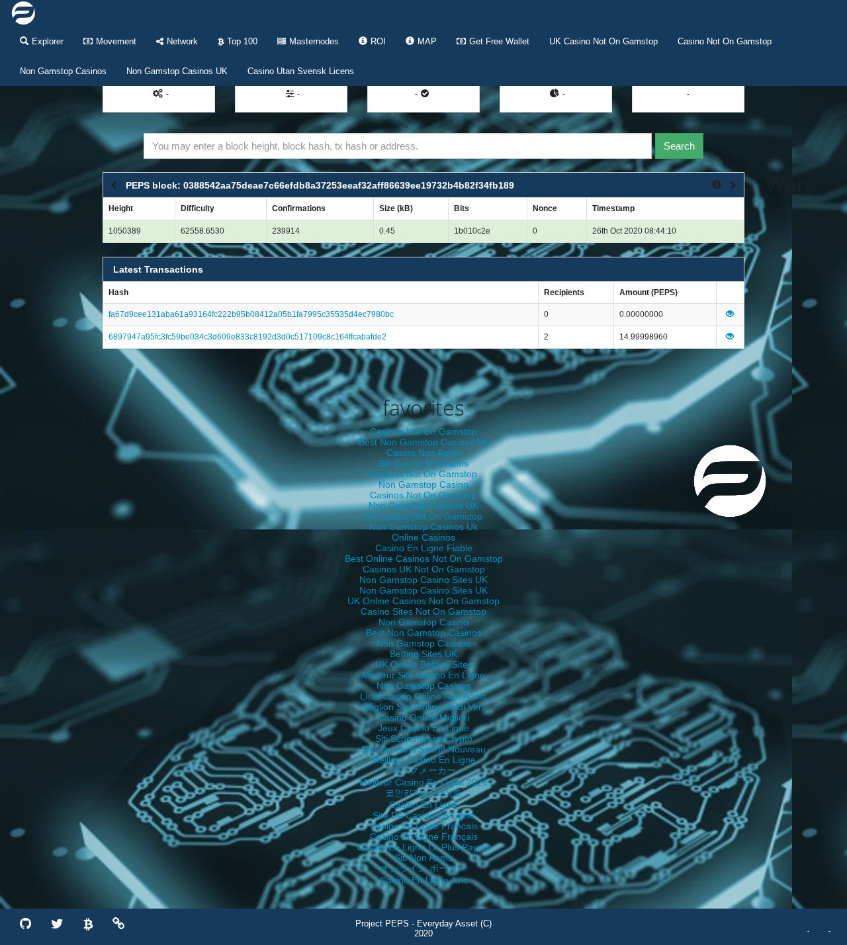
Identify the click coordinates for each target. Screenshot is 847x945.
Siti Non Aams (423, 857)
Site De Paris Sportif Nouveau (423, 749)
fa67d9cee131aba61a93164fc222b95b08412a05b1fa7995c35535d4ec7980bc (251, 314)
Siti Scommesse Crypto (423, 738)
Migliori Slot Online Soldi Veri (424, 706)
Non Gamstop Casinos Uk (423, 526)
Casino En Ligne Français (424, 836)
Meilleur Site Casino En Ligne (423, 675)
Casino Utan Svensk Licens (300, 71)
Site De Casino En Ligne (423, 815)
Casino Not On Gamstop (725, 41)
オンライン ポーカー (423, 868)
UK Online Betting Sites (423, 664)
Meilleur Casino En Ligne (423, 759)
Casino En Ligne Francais (424, 826)
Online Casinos (423, 537)
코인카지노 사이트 (423, 793)
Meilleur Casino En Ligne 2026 (423, 782)
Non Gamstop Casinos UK (177, 71)
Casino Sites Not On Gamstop (423, 611)
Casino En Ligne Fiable (423, 548)
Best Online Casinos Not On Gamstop (424, 558)
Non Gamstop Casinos (63, 71)
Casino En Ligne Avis (424, 880)
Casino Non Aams (423, 452)
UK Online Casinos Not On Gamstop (423, 601)
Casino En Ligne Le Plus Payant (424, 847)
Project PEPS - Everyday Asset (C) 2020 (423, 928)
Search (679, 146)
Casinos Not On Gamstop (423, 431)
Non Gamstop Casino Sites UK (423, 579)
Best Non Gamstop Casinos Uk (423, 442)
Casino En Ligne (423, 804)
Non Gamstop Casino (423, 484)
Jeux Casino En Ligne (423, 728)
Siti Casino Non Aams (423, 463)
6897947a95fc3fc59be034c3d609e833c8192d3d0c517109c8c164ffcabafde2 (247, 336)
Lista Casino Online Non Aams (423, 696)
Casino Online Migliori (423, 717)
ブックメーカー (423, 770)
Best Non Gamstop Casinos (424, 632)
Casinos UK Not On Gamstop (424, 569)
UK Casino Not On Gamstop (603, 41)
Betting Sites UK (423, 654)
